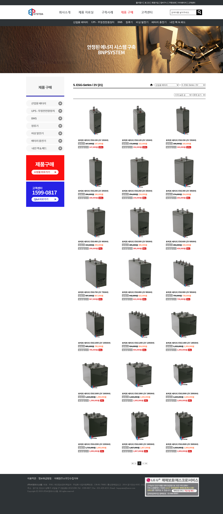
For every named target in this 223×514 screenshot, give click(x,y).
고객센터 (191, 3)
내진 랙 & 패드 (177, 22)
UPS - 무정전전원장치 (102, 22)
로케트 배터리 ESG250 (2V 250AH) (137, 191)
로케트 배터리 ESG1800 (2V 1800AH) (138, 393)
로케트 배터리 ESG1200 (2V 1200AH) (138, 343)
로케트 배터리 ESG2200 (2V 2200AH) (94, 444)
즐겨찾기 (139, 3)
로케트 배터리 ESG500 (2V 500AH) (137, 241)
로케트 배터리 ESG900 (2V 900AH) (181, 292)
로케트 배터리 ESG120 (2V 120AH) (137, 140)
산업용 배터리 (80, 22)
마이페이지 (182, 3)
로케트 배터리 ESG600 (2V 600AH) (181, 241)
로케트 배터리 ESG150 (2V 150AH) (181, 140)
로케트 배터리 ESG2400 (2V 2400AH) (138, 444)
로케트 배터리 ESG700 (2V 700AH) (93, 292)
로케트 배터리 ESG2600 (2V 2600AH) (182, 444)
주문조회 (172, 3)
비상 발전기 (142, 22)
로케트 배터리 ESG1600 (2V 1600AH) (94, 393)
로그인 (147, 3)
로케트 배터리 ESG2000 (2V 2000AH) (182, 393)
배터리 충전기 (159, 22)
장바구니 (163, 3)
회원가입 (155, 3)
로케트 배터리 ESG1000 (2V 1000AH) (94, 343)
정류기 (129, 22)
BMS (120, 22)
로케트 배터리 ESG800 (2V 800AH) (137, 292)
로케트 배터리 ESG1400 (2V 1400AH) (182, 343)
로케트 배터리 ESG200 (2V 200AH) (93, 191)
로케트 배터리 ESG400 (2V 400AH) (93, 241)
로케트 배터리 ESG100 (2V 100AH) (93, 140)
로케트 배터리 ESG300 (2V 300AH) (181, 191)
